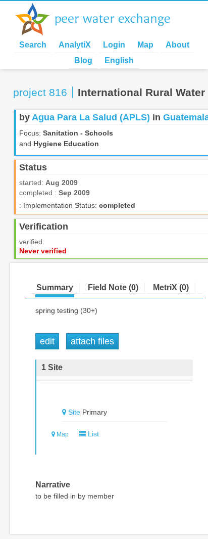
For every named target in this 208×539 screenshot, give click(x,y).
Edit (47, 341)
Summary (54, 287)
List (92, 434)
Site (74, 412)
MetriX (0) (171, 287)
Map (145, 44)
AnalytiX (75, 44)
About (177, 44)
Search (32, 44)
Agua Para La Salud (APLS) (91, 117)
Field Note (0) (113, 287)
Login (114, 44)
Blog (83, 60)
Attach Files (92, 341)
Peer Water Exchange (101, 19)
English (119, 60)
